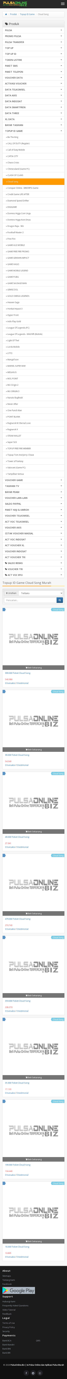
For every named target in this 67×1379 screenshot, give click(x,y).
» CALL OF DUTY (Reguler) (17, 143)
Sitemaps (6, 1276)
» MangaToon (12, 359)
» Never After (11, 404)
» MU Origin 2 (11, 385)
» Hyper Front (12, 315)
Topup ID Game (27, 14)
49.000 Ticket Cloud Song (17, 836)
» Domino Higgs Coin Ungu (18, 213)
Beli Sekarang (34, 667)
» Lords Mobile (12, 346)
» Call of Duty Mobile (15, 149)
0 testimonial (22, 683)
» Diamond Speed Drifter (17, 200)
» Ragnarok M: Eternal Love (18, 423)
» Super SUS (11, 442)
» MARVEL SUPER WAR (15, 366)
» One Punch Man (13, 410)
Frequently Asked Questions (15, 1305)
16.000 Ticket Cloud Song (17, 1246)
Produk (13, 14)
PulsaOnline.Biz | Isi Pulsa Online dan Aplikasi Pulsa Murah (37, 1365)
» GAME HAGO (12, 264)
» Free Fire (10, 238)
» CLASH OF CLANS (14, 175)
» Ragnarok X (11, 429)
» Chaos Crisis (12, 162)
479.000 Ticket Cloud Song (17, 918)
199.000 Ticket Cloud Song (17, 1164)
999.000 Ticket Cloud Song (17, 672)
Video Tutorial (8, 1309)
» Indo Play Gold (13, 321)
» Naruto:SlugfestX (14, 397)
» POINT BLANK (12, 416)
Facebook (7, 1284)
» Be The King (11, 137)
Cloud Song (58, 609)
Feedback (6, 1314)
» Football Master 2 (14, 232)
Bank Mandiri (8, 1344)
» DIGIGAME (11, 207)
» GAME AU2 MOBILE (15, 245)
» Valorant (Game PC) (15, 467)
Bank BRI (6, 1352)
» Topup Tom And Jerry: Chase (19, 454)
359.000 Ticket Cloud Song (17, 1000)
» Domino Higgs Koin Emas (18, 219)
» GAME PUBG (12, 277)
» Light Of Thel (12, 340)
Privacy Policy (8, 1327)
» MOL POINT (11, 378)
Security (6, 1331)
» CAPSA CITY (11, 156)
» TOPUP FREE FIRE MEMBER (18, 448)
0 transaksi (10, 683)
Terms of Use (8, 1323)
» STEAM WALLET (13, 435)
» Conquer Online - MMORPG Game (21, 188)
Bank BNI (6, 1348)
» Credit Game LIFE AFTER (17, 194)
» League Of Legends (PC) (17, 327)
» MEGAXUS (10, 372)
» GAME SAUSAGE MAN (16, 283)
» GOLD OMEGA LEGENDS (17, 296)
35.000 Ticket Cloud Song (17, 1082)
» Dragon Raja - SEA (14, 226)
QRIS (38, 1340)
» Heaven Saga (12, 302)
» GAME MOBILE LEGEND (16, 270)
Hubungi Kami (8, 1301)
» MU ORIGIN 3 (12, 391)
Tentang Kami (8, 1280)
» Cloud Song (11, 181)
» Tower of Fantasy (14, 461)
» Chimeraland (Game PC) (17, 169)
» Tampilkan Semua (14, 474)
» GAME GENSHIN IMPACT (17, 257)
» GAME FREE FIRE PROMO (17, 251)
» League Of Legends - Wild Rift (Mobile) (23, 334)
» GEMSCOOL (11, 289)
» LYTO (8, 353)
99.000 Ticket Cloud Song (17, 754)
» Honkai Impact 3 (13, 308)
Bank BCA (6, 1340)
